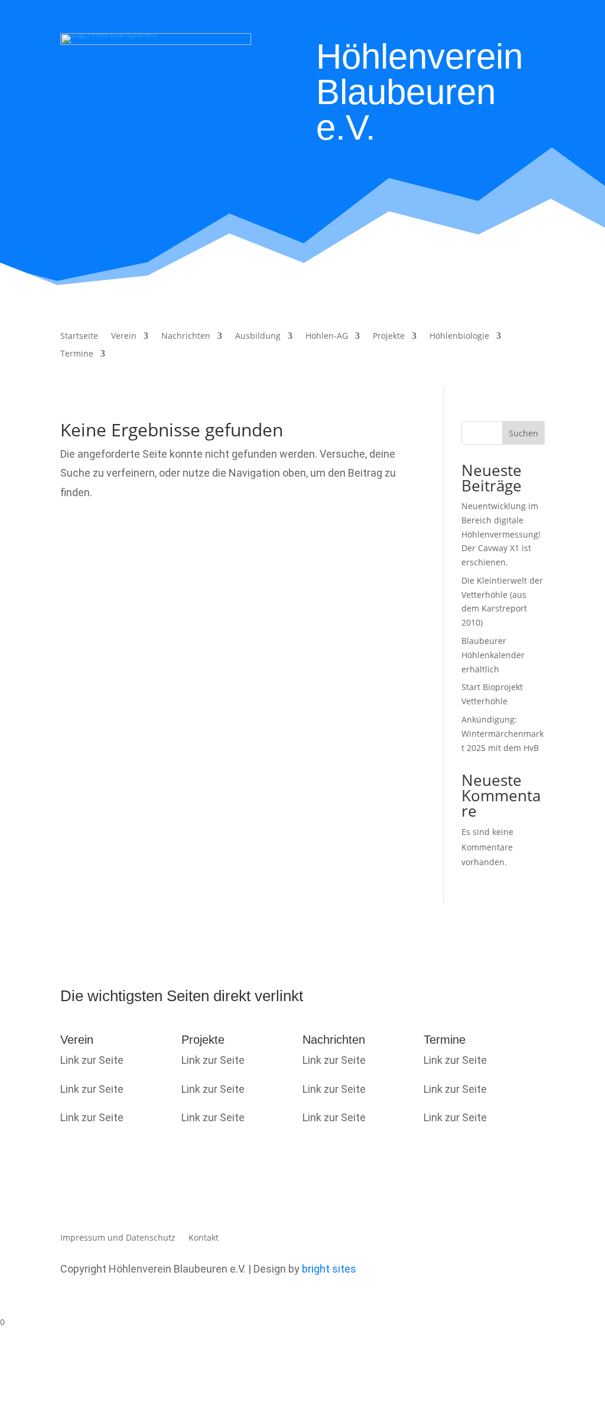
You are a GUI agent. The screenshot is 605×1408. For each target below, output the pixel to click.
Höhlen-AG (326, 336)
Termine (76, 354)
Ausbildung (258, 336)
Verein (123, 336)
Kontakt (203, 1238)
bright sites (329, 1269)
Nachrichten (185, 336)
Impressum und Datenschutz (117, 1238)
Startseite (79, 336)
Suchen (523, 433)
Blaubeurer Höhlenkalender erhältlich (493, 655)
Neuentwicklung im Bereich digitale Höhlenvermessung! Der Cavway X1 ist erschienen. (501, 534)
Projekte (389, 336)
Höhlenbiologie (459, 336)
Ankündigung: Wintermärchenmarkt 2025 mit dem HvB (502, 733)
